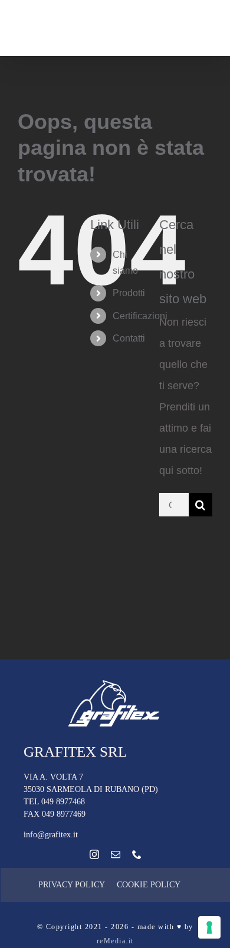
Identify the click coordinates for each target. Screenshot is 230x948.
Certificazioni (140, 316)
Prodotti (129, 293)
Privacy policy (71, 884)
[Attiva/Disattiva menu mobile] (206, 35)
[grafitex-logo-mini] (115, 682)
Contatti (129, 338)
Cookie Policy (148, 884)
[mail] (115, 854)
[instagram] (94, 854)
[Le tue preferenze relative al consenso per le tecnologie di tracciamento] (209, 927)
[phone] (137, 854)
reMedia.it (115, 941)
